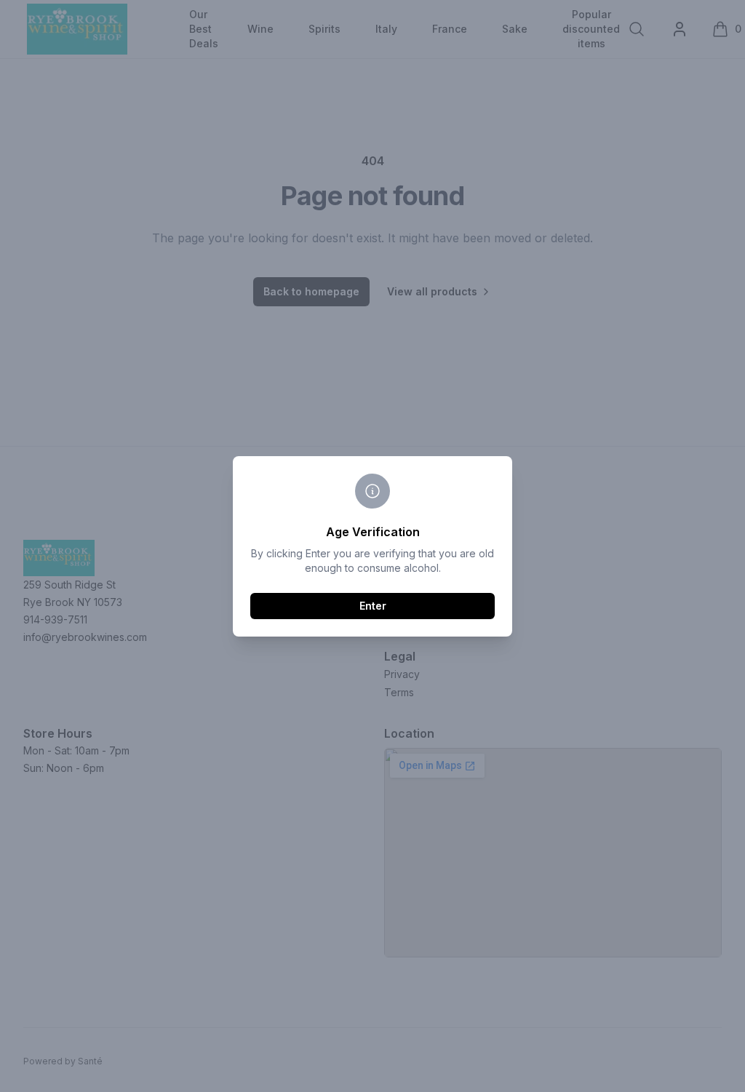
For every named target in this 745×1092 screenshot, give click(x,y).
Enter (372, 605)
